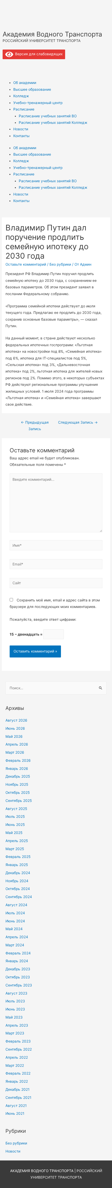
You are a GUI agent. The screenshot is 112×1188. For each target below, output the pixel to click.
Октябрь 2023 (17, 977)
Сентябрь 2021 (18, 1097)
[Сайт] (56, 584)
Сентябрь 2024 (18, 897)
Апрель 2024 (16, 937)
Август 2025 (16, 809)
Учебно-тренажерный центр (38, 103)
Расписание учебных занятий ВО (48, 116)
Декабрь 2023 (17, 969)
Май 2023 (14, 1017)
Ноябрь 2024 (16, 881)
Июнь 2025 (15, 825)
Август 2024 (16, 905)
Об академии (24, 83)
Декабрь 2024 (17, 873)
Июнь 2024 (15, 921)
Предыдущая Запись (35, 425)
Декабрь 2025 (17, 776)
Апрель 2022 (16, 1057)
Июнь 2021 (14, 1113)
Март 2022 (14, 1065)
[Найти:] (56, 688)
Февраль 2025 (17, 857)
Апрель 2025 (16, 841)
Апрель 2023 (16, 1025)
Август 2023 (16, 993)
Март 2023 (14, 1033)
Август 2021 (16, 1106)
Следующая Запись (78, 422)
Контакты (21, 136)
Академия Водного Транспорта (52, 34)
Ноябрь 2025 (16, 784)
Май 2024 (14, 929)
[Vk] (9, 65)
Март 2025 (14, 849)
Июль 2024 (15, 913)
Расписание (23, 109)
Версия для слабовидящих (38, 54)
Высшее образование (32, 89)
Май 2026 (14, 736)
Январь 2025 (16, 865)
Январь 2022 (16, 1081)
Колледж (21, 96)
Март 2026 (14, 752)
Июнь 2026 (15, 728)
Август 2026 (16, 720)
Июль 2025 (15, 816)
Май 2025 (13, 833)
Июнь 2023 (15, 1009)
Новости (20, 129)
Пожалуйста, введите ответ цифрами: (43, 619)
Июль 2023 (15, 1001)
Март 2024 (14, 945)
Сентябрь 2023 (18, 985)
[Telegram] (23, 65)
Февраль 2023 (18, 1041)
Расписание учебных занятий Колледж (53, 122)
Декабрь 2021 (17, 1089)
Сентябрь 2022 (18, 1049)
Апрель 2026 (16, 744)
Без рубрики (60, 264)
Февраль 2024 (18, 953)
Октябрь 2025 (17, 792)
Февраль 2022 (17, 1073)
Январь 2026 (16, 768)
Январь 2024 (16, 961)
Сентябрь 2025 (18, 801)
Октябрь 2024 (17, 889)
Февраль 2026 (18, 760)
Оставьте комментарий (25, 264)
